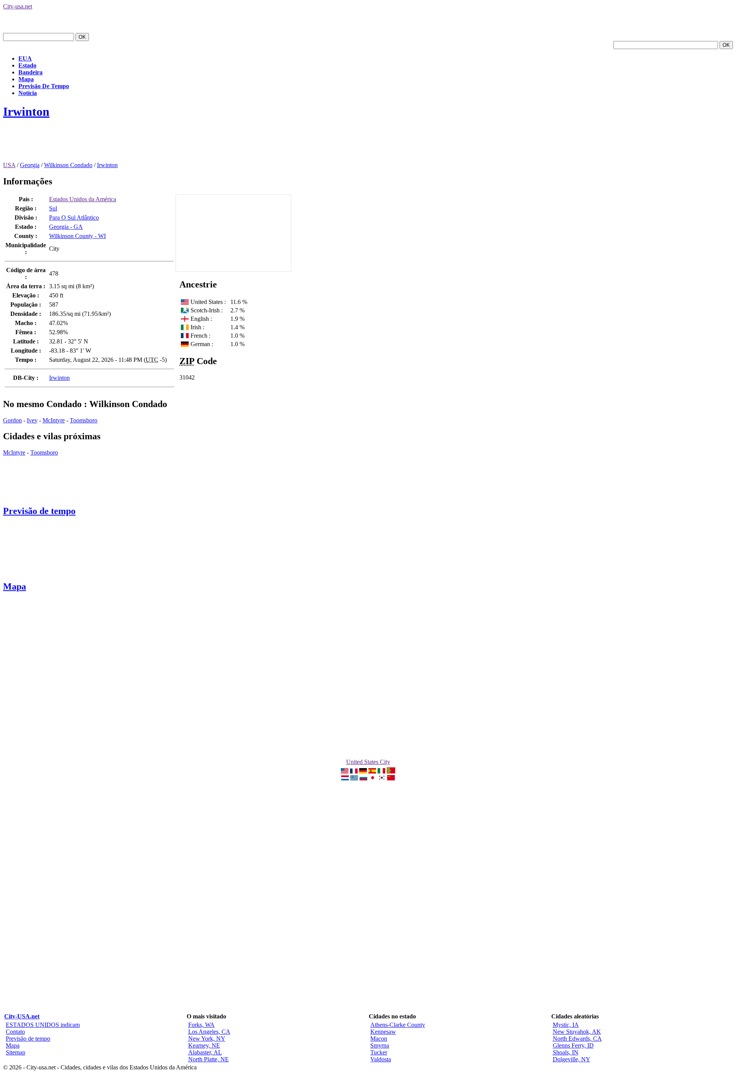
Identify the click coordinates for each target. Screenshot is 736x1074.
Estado (27, 65)
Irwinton (26, 111)
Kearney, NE (204, 1045)
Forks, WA (201, 1024)
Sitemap (15, 1052)
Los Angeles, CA (209, 1031)
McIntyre (54, 420)
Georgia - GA (66, 226)
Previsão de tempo (39, 511)
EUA (25, 58)
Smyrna (379, 1045)
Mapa (26, 79)
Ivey (32, 420)
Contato (15, 1031)
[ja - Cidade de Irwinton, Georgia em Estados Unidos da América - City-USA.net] (372, 778)
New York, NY (206, 1038)
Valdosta (380, 1059)
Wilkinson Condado (68, 165)
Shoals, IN (565, 1052)
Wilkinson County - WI (77, 236)
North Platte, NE (208, 1059)
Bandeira (30, 72)
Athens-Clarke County (397, 1024)
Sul (53, 208)
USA (9, 165)
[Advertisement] (142, 144)
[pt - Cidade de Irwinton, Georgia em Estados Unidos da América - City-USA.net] (391, 771)
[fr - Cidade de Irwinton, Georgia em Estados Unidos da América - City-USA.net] (354, 771)
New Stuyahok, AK (577, 1031)
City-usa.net (17, 6)
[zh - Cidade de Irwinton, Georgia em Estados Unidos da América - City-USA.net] (391, 778)
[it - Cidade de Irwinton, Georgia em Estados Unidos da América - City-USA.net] (381, 771)
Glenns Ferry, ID (573, 1045)
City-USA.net (21, 1016)
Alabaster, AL (205, 1052)
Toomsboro (83, 420)
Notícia (27, 93)
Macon (378, 1038)
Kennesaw (383, 1031)
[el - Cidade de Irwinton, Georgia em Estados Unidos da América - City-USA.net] (354, 778)
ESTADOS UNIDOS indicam (43, 1024)
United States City (368, 762)
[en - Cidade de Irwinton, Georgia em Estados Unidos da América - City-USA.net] (344, 771)
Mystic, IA (566, 1024)
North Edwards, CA (577, 1038)
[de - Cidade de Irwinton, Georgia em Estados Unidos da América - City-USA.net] (363, 771)
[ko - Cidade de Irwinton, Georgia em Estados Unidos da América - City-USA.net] (382, 778)
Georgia (29, 165)
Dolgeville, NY (571, 1059)
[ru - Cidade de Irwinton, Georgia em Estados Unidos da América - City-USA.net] (363, 778)
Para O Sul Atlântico (74, 217)
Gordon (12, 420)
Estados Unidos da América (82, 199)
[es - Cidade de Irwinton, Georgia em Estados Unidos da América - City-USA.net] (372, 771)
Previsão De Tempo (43, 86)
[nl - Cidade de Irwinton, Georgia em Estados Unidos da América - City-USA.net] (345, 778)
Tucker (378, 1052)
